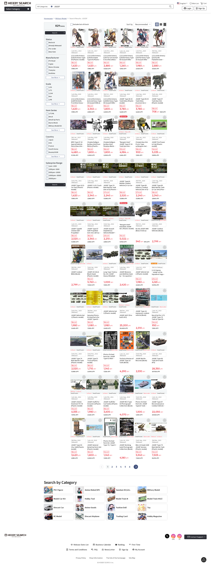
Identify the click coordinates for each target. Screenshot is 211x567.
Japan (51, 140)
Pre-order (52, 49)
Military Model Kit (55, 126)
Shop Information (96, 558)
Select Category (13, 9)
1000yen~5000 (54, 169)
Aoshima (52, 73)
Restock (52, 42)
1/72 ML (51, 113)
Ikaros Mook (53, 123)
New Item (52, 52)
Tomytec (52, 70)
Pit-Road (52, 61)
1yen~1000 (53, 166)
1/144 (51, 93)
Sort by (129, 24)
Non (50, 96)
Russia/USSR (53, 152)
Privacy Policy (81, 558)
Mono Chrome (54, 67)
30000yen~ (53, 178)
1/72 (50, 90)
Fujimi (51, 64)
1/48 (50, 100)
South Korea (53, 149)
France (51, 146)
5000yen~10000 (54, 172)
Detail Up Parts (54, 120)
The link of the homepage (115, 558)
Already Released (55, 45)
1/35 (50, 87)
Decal (51, 117)
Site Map (132, 558)
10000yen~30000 (55, 175)
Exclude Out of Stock (81, 24)
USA (50, 143)
